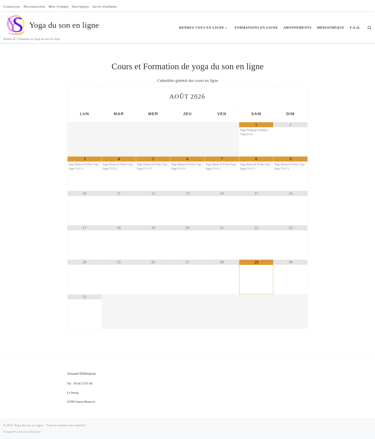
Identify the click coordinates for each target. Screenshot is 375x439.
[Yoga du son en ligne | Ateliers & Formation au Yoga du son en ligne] (15, 24)
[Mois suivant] (290, 96)
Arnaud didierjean (30, 431)
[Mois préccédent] (84, 96)
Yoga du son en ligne (28, 425)
